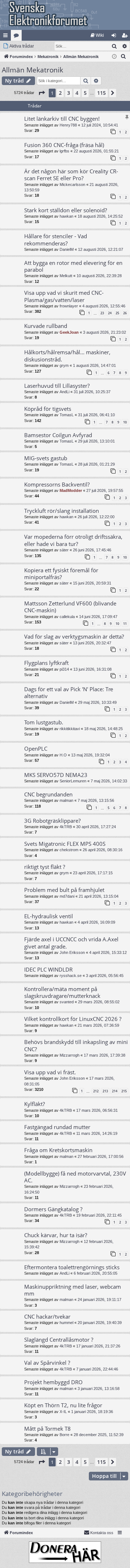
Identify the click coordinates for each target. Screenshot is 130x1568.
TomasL (67, 415)
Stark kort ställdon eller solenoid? (65, 210)
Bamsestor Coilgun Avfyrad (58, 435)
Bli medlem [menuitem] (126, 37)
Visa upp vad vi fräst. (50, 1072)
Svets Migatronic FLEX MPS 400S (64, 843)
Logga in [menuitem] (115, 37)
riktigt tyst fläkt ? (44, 866)
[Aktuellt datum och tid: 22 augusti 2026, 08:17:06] (114, 57)
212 (96, 1091)
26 (125, 313)
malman (66, 800)
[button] (41, 93)
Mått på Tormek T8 (47, 1428)
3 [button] (68, 92)
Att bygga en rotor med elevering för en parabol (73, 266)
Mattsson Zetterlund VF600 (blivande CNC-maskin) (70, 607)
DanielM (67, 249)
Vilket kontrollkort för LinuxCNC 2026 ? (72, 1018)
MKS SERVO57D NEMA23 (55, 774)
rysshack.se (71, 975)
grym (64, 365)
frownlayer (69, 306)
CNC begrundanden (48, 794)
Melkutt (66, 276)
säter (64, 550)
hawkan (66, 216)
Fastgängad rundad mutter (57, 1127)
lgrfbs (64, 151)
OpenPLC (35, 748)
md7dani (67, 896)
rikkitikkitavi (70, 729)
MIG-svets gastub (45, 458)
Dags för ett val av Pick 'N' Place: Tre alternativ (68, 692)
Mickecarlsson (72, 184)
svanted (67, 1002)
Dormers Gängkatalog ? (53, 1209)
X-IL (63, 1411)
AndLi (64, 392)
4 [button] (76, 92)
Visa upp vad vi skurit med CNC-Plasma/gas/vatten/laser (64, 296)
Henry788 (68, 125)
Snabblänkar (7, 37)
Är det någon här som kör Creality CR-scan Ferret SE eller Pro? (71, 175)
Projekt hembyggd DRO (53, 1382)
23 (102, 313)
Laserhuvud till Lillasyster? (57, 385)
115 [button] (101, 92)
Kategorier (18, 37)
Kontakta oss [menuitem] (101, 1533)
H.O (63, 755)
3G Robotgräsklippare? (52, 820)
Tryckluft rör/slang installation (61, 510)
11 (125, 623)
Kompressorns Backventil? (57, 484)
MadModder (71, 490)
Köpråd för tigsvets (47, 408)
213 (105, 1091)
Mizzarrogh (69, 1055)
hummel (66, 1322)
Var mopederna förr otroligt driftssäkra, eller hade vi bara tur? (73, 540)
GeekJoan (69, 332)
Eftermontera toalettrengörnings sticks (72, 1267)
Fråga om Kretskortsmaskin (58, 1150)
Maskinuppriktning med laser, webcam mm (72, 1290)
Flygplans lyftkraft (46, 662)
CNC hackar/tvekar (47, 1316)
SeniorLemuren (73, 781)
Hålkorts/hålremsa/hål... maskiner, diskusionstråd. (67, 355)
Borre (64, 1434)
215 (124, 1091)
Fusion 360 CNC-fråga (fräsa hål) (64, 144)
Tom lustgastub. (43, 722)
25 (117, 313)
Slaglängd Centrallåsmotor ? (58, 1339)
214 (114, 1091)
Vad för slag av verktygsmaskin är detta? (74, 636)
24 (110, 313)
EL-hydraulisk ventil (48, 916)
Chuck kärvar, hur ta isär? (55, 1235)
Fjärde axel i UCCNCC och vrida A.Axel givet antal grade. (71, 943)
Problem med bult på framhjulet (64, 889)
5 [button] (85, 92)
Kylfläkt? (34, 1103)
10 (125, 422)
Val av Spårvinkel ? (47, 1362)
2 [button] (60, 92)
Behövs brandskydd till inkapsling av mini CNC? (76, 1045)
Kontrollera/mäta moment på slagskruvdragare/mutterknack (62, 992)
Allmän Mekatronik (32, 70)
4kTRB (66, 827)
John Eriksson (72, 952)
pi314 (64, 669)
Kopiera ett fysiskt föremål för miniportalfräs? (61, 574)
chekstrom (69, 850)
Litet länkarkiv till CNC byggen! (62, 118)
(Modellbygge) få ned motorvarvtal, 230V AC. (75, 1177)
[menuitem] (97, 35)
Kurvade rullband (45, 325)
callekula (67, 616)
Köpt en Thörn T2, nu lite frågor (63, 1405)
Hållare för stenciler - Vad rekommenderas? (55, 239)
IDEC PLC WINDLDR (48, 969)
